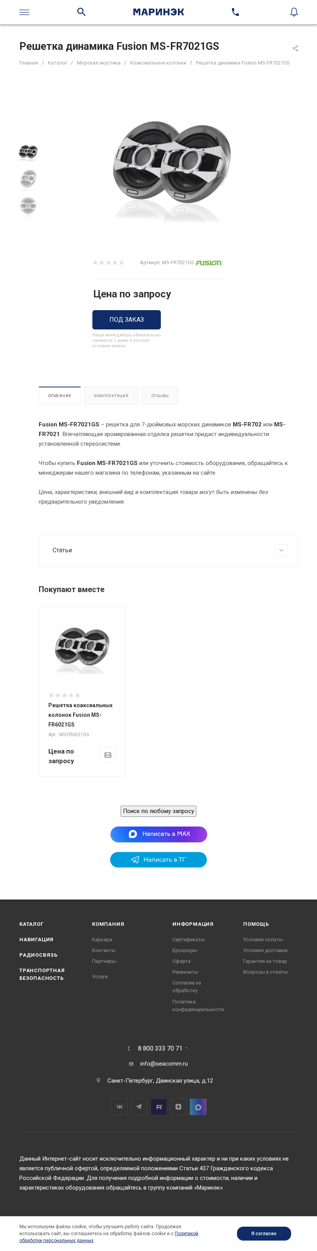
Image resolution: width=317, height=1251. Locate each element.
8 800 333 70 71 (160, 1049)
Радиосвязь (38, 955)
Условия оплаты (263, 939)
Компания (108, 924)
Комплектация (111, 396)
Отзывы (160, 396)
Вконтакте (119, 1106)
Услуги (100, 976)
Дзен (178, 1106)
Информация (193, 924)
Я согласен (263, 1233)
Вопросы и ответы (265, 972)
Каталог (31, 924)
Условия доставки (265, 950)
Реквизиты (185, 972)
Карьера (102, 939)
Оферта (181, 961)
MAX (198, 1106)
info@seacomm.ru (164, 1063)
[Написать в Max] (158, 834)
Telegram (139, 1106)
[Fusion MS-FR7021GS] (171, 168)
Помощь (256, 924)
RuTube (158, 1106)
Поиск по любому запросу (158, 811)
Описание (59, 396)
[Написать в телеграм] (158, 865)
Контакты (104, 950)
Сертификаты (188, 939)
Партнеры (104, 961)
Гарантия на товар (265, 961)
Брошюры (184, 950)
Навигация (36, 939)
